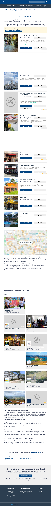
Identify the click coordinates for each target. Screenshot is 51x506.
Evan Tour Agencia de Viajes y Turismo (35, 404)
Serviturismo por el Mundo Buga (28, 152)
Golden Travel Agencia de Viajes (12, 328)
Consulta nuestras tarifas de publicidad (14, 30)
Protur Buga (23, 197)
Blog (10, 496)
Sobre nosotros (11, 491)
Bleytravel (7, 347)
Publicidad (11, 492)
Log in (10, 494)
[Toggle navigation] (46, 2)
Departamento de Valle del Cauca (25, 454)
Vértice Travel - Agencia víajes (33, 365)
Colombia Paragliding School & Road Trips (14, 404)
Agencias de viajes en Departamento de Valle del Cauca (22, 9)
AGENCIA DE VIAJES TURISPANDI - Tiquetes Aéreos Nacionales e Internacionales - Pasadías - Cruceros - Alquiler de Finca (14, 385)
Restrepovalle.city (31, 384)
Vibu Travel (23, 74)
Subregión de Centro (35, 452)
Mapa (40, 37)
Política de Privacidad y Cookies (25, 494)
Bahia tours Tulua (9, 310)
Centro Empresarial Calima (27, 165)
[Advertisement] (25, 62)
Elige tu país (15, 504)
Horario (40, 47)
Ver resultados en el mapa (26, 242)
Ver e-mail (40, 106)
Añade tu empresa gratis (25, 475)
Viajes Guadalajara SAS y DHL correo (29, 115)
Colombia (6, 9)
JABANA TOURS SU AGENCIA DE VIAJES (35, 347)
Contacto (40, 491)
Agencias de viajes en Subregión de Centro (15, 10)
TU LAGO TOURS (24, 213)
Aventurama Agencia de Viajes (28, 179)
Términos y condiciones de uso (25, 491)
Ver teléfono (26, 47)
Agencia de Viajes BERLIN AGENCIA (29, 36)
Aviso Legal (25, 492)
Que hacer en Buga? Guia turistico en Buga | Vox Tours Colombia (32, 93)
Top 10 (19, 16)
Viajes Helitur (30, 328)
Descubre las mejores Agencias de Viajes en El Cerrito (10, 458)
